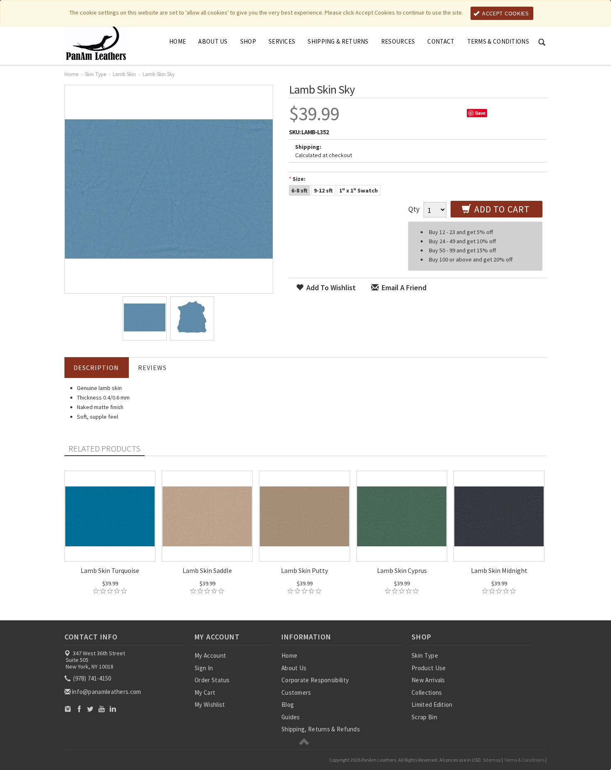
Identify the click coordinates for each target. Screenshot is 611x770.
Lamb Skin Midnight (499, 570)
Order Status (212, 680)
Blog (287, 704)
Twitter (90, 708)
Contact (440, 41)
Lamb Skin (124, 74)
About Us (212, 41)
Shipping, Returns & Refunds (320, 729)
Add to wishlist (330, 287)
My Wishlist (210, 704)
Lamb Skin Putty (304, 570)
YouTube (101, 708)
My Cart (205, 692)
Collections (426, 692)
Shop (248, 41)
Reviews (152, 367)
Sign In (204, 668)
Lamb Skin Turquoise (110, 570)
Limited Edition (432, 704)
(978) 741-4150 (91, 678)
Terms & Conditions (498, 41)
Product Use (428, 668)
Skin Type (95, 74)
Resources (398, 41)
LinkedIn (112, 708)
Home (177, 41)
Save (480, 113)
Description (96, 367)
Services (282, 41)
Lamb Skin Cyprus (402, 570)
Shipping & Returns (338, 41)
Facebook (79, 708)
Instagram (67, 708)
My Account (210, 655)
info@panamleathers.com (106, 692)
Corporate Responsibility (315, 680)
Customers (296, 692)
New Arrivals (428, 680)
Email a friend (403, 287)
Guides (290, 717)
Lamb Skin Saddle (207, 570)
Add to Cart (501, 209)
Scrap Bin (424, 717)
